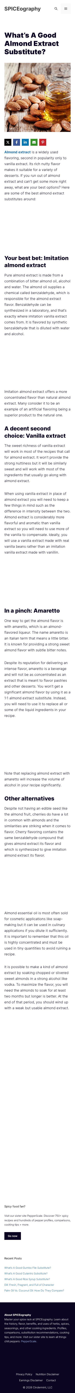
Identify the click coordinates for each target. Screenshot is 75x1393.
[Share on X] (7, 142)
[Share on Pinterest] (42, 142)
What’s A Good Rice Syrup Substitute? (27, 1279)
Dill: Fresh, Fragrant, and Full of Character (29, 1284)
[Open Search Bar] (56, 8)
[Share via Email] (34, 142)
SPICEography (22, 9)
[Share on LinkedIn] (25, 142)
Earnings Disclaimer (31, 1380)
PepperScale (28, 1341)
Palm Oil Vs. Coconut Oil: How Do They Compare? (34, 1290)
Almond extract (17, 152)
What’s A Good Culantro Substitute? (25, 1273)
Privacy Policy (24, 1374)
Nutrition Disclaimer (47, 1374)
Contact (51, 1380)
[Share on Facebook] (16, 142)
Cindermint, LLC (42, 1387)
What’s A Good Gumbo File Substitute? (27, 1267)
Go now (12, 1236)
